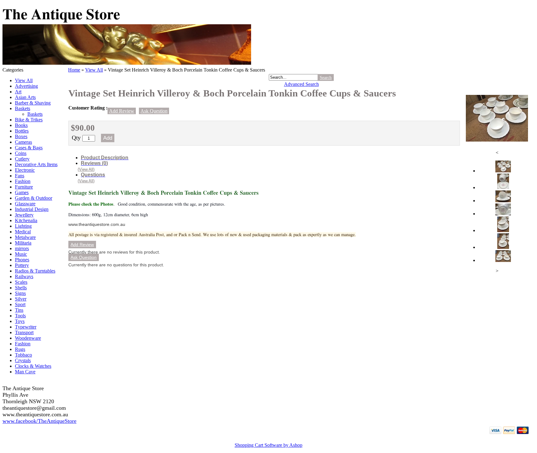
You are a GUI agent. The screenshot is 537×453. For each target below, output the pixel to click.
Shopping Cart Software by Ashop (268, 445)
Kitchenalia (26, 220)
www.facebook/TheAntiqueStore (39, 421)
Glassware (25, 203)
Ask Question (154, 111)
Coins (20, 153)
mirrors (22, 248)
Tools (20, 315)
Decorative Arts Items (36, 164)
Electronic (25, 170)
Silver (20, 298)
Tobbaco (23, 354)
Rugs (20, 349)
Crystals (23, 360)
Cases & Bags (29, 147)
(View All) (86, 169)
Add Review (121, 111)
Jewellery (24, 214)
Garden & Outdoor (33, 198)
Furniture (24, 186)
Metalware (25, 237)
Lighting (23, 226)
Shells (21, 287)
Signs (20, 293)
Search (326, 77)
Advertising (26, 86)
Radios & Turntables (35, 270)
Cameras (23, 142)
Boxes (21, 136)
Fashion (22, 181)
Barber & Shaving (33, 102)
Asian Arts (25, 97)
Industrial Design (31, 209)
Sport (20, 304)
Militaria (23, 242)
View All (24, 80)
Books (21, 125)
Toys (20, 321)
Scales (21, 282)
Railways (24, 276)
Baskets (22, 108)
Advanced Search (301, 84)
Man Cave (25, 371)
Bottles (22, 130)
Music (21, 254)
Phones (22, 259)
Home (74, 69)
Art (18, 91)
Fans (19, 175)
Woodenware (28, 338)
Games (22, 192)
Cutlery (22, 158)
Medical (23, 231)
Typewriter (25, 326)
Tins (19, 310)
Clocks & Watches (33, 366)
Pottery (22, 265)
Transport (24, 332)
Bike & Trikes (29, 119)
